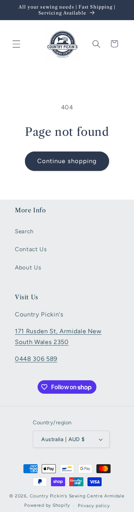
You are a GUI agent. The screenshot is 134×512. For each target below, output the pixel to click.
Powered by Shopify (47, 505)
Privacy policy (94, 505)
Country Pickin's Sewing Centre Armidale (77, 496)
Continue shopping (67, 161)
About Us (28, 267)
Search (24, 231)
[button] (16, 44)
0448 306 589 (36, 358)
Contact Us (31, 249)
